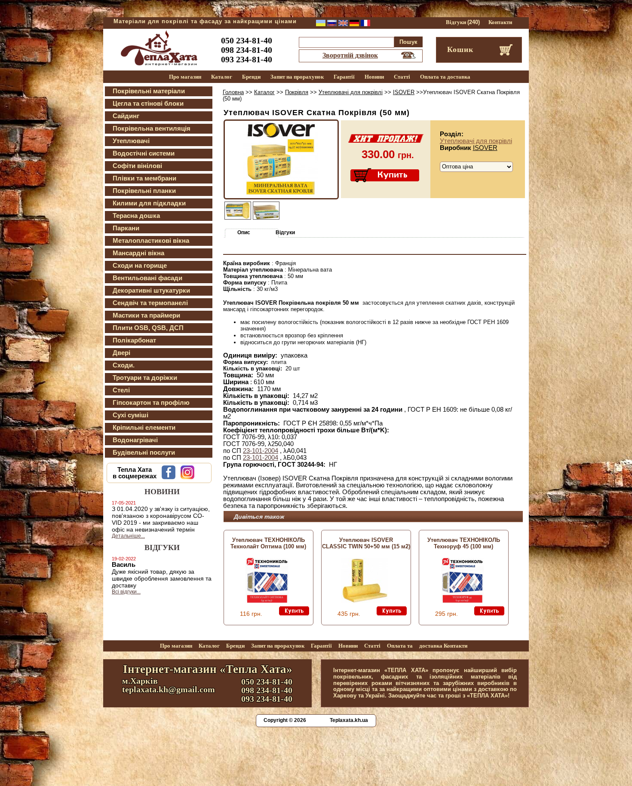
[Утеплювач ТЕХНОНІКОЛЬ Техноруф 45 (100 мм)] (462, 600)
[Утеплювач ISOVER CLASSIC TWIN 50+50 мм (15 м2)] (364, 600)
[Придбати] (385, 175)
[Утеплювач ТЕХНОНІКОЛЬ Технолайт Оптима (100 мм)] (266, 600)
